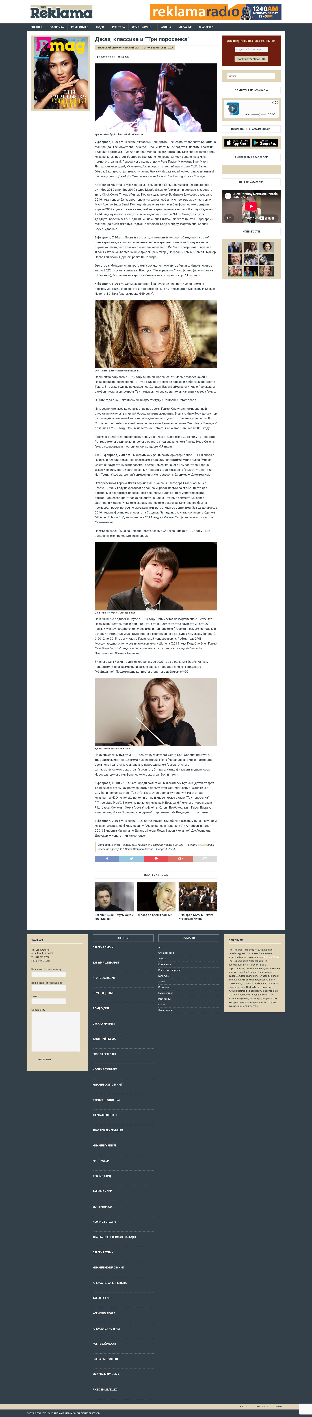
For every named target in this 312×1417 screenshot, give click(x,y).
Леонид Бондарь (104, 1221)
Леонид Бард (102, 1176)
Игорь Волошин (104, 978)
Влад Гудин (101, 1008)
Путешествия (165, 993)
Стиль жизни (141, 27)
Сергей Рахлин (103, 1252)
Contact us (262, 1406)
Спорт (161, 1004)
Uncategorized (166, 952)
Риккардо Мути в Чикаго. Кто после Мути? (196, 916)
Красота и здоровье (169, 970)
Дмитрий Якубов (104, 1038)
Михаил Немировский (108, 1267)
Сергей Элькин (107, 56)
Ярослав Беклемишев (108, 1130)
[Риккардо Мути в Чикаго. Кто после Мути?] (198, 896)
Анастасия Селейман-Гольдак (114, 1237)
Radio (279, 1406)
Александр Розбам (106, 1328)
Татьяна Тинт (102, 1298)
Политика (56, 27)
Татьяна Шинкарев (106, 962)
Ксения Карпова (104, 1313)
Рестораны (164, 998)
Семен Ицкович (103, 993)
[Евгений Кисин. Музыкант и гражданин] (114, 896)
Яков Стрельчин (104, 1054)
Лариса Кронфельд (106, 1100)
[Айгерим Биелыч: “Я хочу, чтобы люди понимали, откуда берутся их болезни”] (266, 247)
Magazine (185, 27)
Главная (36, 27)
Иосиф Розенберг (105, 1069)
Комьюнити (79, 27)
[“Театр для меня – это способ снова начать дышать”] (235, 271)
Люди (100, 27)
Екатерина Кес (103, 1206)
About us (244, 1406)
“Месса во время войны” (154, 915)
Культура (118, 27)
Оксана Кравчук (104, 1023)
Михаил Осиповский (107, 1084)
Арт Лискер (101, 1160)
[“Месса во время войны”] (156, 896)
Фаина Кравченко (105, 1115)
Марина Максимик (106, 1374)
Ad (159, 947)
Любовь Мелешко (105, 1389)
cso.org (202, 844)
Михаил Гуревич (104, 1145)
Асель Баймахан (104, 1343)
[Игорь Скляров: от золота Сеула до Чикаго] (235, 247)
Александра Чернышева (110, 1282)
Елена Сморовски (105, 1359)
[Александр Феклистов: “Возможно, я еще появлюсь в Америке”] (251, 271)
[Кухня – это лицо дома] (235, 259)
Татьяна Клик (102, 1191)
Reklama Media (271, 957)
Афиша (166, 27)
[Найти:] (251, 76)
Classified (206, 27)
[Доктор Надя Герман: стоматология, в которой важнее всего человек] (266, 271)
